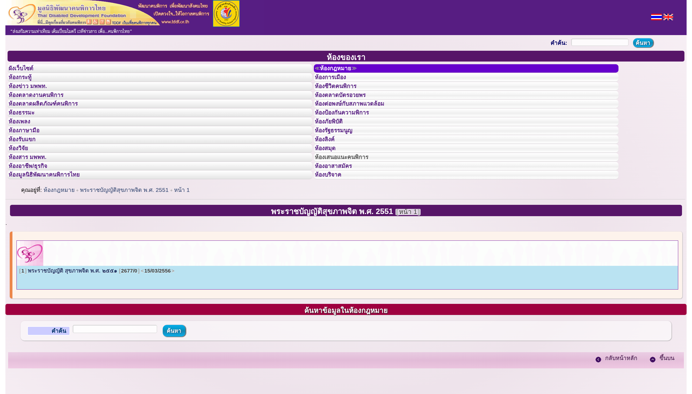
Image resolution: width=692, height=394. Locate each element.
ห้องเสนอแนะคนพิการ (349, 191)
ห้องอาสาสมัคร (338, 203)
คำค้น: (559, 43)
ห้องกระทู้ (23, 82)
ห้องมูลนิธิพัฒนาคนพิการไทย (52, 215)
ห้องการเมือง (335, 82)
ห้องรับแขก (26, 167)
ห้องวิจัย (22, 179)
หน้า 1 (182, 232)
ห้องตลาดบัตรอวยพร (347, 106)
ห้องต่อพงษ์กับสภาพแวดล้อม (357, 118)
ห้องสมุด (329, 179)
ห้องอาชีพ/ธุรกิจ (33, 203)
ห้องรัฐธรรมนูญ (339, 154)
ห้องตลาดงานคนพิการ (42, 106)
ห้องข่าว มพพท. (32, 94)
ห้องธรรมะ (25, 130)
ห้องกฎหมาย (341, 70)
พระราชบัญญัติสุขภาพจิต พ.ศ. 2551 (124, 232)
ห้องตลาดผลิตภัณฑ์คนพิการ (51, 118)
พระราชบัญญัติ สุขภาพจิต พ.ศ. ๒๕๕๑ (96, 313)
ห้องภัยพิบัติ (333, 142)
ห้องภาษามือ (28, 154)
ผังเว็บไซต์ (25, 70)
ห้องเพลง (23, 142)
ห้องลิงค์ (328, 167)
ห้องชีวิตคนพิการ (341, 94)
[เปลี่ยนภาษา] (656, 16)
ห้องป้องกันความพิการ (349, 130)
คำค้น (59, 373)
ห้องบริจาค (332, 215)
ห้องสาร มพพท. (32, 191)
